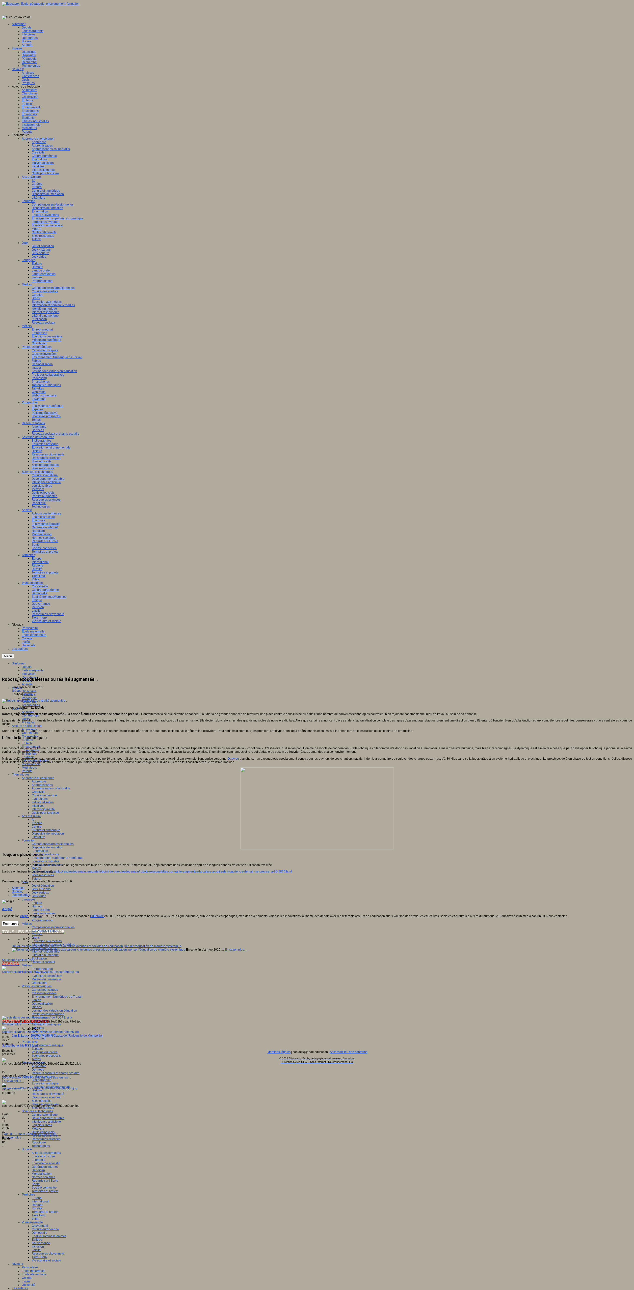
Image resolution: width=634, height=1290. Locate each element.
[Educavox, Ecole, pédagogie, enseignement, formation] (40, 3)
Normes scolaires (43, 1177)
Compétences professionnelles (53, 844)
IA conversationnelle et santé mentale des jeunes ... (36, 1077)
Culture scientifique (45, 1114)
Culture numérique (44, 795)
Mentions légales (279, 1052)
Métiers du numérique (46, 979)
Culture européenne (45, 1229)
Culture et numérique (46, 830)
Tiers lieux (39, 1215)
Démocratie (39, 1232)
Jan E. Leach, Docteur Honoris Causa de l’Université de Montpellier (57, 1035)
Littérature (38, 837)
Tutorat (36, 878)
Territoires (28, 1194)
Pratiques (28, 722)
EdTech (27, 743)
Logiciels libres (42, 1125)
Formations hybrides (45, 861)
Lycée (26, 1281)
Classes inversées (44, 993)
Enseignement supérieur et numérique (57, 858)
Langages (28, 899)
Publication (39, 958)
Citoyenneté (40, 1226)
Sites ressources (43, 875)
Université (28, 1285)
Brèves (16, 690)
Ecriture (37, 903)
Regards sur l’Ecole (45, 1180)
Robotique (39, 1142)
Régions (37, 1205)
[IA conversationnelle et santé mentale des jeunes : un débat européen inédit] (40, 1032)
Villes (35, 1219)
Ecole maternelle (33, 1271)
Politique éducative (44, 1052)
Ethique (37, 1239)
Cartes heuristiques (45, 989)
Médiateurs (29, 767)
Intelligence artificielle (46, 1121)
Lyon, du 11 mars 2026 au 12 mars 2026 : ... (31, 1134)
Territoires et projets (45, 1191)
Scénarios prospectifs (46, 1055)
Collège (27, 1278)
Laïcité (36, 1250)
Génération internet (45, 1167)
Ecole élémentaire (34, 1274)
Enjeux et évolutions (45, 854)
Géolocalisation (42, 1003)
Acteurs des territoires (46, 1153)
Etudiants (28, 757)
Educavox (97, 916)
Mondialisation (42, 1173)
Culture (37, 826)
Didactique (29, 691)
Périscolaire (30, 1267)
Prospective (30, 1042)
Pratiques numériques (37, 986)
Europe (37, 1198)
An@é (28, 694)
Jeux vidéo (39, 896)
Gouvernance (41, 1243)
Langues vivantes (43, 913)
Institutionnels (31, 764)
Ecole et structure (43, 1156)
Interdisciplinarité (43, 809)
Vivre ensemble (32, 1222)
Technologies (31, 705)
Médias (27, 924)
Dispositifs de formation (47, 847)
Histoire (37, 1090)
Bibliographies (41, 1080)
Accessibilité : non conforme (349, 1052)
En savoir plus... (235, 949)
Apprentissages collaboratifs (51, 788)
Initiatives (38, 806)
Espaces (37, 1048)
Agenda (27, 684)
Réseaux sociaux (43, 962)
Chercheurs (30, 733)
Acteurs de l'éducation (27, 726)
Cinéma (37, 823)
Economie (38, 1160)
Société (27, 1149)
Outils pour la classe (45, 812)
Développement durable (48, 1118)
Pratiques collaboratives (48, 1014)
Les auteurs (20, 1288)
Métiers (27, 965)
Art (33, 819)
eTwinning (39, 1038)
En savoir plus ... (13, 1024)
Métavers (38, 1128)
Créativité (38, 792)
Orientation (39, 983)
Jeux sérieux (40, 892)
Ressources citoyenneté (48, 1094)
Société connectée (44, 1187)
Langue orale (41, 910)
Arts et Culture (31, 816)
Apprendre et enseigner (38, 778)
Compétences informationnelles (53, 927)
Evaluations (40, 799)
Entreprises (29, 753)
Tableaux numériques (46, 1024)
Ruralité (37, 1208)
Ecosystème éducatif (45, 1163)
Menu (8, 656)
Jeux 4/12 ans (41, 889)
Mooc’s (36, 868)
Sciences (18, 888)
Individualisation (43, 802)
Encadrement (31, 747)
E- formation (40, 851)
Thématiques (20, 774)
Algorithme (39, 1066)
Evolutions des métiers (47, 976)
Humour (37, 906)
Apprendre (39, 781)
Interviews (28, 674)
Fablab (36, 1000)
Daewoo (233, 758)
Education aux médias (47, 941)
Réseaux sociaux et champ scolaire (55, 1073)
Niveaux (17, 1264)
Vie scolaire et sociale (46, 1260)
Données (38, 1069)
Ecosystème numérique (47, 1045)
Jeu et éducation (43, 885)
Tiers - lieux (39, 1257)
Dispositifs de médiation (48, 833)
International (40, 1201)
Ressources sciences (46, 1097)
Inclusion (38, 1246)
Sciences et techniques (37, 1111)
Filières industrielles (35, 760)
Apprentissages (42, 785)
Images (37, 1007)
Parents (27, 771)
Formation (28, 840)
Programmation (42, 920)
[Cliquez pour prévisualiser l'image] (35, 700)
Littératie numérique (45, 955)
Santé (36, 1184)
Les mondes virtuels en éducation (54, 1010)
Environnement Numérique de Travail (57, 996)
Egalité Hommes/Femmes (49, 1236)
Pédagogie (29, 698)
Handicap (38, 1170)
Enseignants (30, 750)
